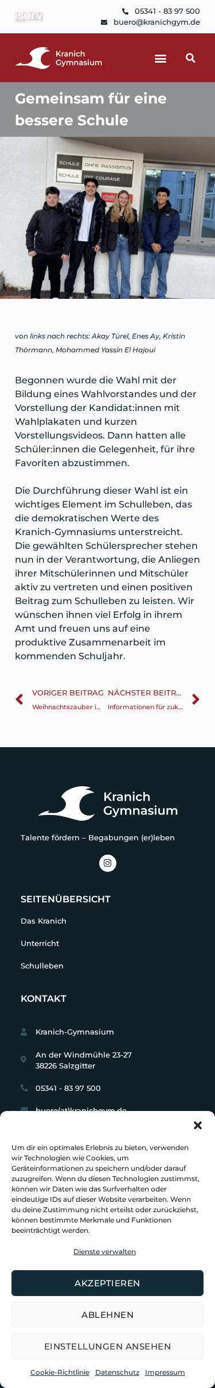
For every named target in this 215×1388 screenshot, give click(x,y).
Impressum (165, 1372)
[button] (198, 1125)
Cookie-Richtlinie (59, 1372)
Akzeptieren (107, 1283)
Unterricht (40, 943)
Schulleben (42, 966)
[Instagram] (107, 863)
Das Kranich (44, 921)
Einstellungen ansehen (107, 1346)
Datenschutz (117, 1372)
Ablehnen (107, 1314)
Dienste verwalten (104, 1251)
